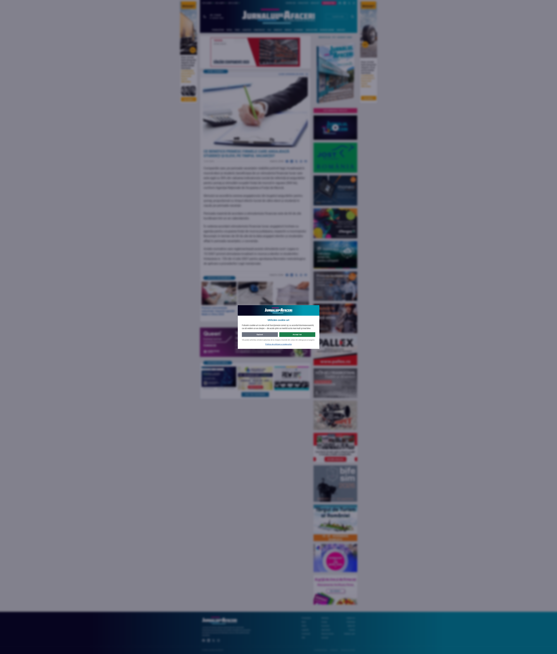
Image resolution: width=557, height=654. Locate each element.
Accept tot (297, 335)
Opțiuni (260, 335)
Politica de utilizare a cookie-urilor (278, 344)
